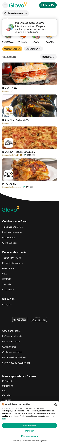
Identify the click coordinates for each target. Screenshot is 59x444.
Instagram (7, 304)
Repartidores (8, 237)
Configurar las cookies (12, 352)
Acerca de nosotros (11, 257)
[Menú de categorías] (5, 5)
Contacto (6, 279)
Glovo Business (9, 243)
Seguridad (7, 284)
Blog (4, 273)
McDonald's (7, 381)
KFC (4, 390)
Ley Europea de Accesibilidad (16, 362)
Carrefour (7, 395)
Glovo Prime (8, 268)
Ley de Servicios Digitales (14, 357)
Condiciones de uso (11, 331)
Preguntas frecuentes (12, 263)
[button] (8, 36)
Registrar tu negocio (12, 232)
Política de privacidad (12, 336)
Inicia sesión (8, 289)
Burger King (7, 385)
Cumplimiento (9, 346)
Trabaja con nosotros (12, 227)
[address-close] (51, 24)
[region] (29, 36)
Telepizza (6, 400)
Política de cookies (11, 341)
